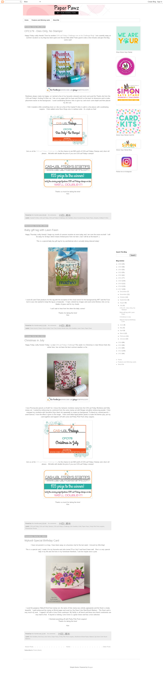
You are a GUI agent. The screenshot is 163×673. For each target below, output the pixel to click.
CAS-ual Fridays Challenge (65, 345)
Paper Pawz (89, 218)
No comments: (52, 215)
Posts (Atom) (37, 650)
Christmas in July (34, 340)
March (122, 333)
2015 (120, 345)
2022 (120, 275)
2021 (120, 278)
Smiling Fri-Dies (103, 218)
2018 (120, 286)
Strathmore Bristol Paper (82, 636)
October (122, 297)
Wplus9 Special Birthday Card (41, 540)
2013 (120, 351)
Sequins (96, 218)
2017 (120, 289)
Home (27, 20)
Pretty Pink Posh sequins (97, 526)
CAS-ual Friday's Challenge (57, 218)
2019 (120, 283)
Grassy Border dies (62, 328)
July (121, 305)
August (122, 303)
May (121, 328)
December (123, 291)
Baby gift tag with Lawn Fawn (41, 230)
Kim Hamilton (69, 218)
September (123, 300)
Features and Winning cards (41, 20)
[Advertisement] (126, 212)
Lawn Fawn (80, 328)
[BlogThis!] (62, 215)
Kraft (80, 526)
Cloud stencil (33, 328)
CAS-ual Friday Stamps (46, 526)
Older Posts (106, 647)
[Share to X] (65, 215)
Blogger (90, 667)
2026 (120, 264)
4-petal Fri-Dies (34, 218)
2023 (120, 272)
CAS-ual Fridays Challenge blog (47, 151)
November (123, 294)
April (121, 330)
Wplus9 (91, 636)
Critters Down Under (44, 328)
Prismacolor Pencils (31, 528)
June (122, 325)
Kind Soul (41, 636)
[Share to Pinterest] (69, 215)
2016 (120, 342)
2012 (120, 353)
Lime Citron (47, 636)
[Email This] (60, 215)
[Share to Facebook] (67, 215)
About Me (56, 20)
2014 (120, 348)
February (123, 336)
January (123, 339)
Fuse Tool (53, 328)
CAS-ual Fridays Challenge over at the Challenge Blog (75, 35)
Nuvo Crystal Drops (79, 218)
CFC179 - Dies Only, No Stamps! (43, 31)
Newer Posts (29, 647)
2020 (120, 281)
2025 (120, 267)
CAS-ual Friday (44, 218)
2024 (120, 269)
